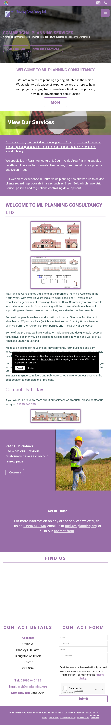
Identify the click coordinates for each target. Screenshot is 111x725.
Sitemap (95, 718)
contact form (64, 531)
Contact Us (83, 718)
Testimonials (67, 718)
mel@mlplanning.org (81, 526)
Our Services (16, 49)
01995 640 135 (26, 404)
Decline (31, 368)
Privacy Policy (48, 359)
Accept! (20, 368)
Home (44, 718)
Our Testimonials (46, 49)
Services (54, 718)
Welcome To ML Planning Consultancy (55, 70)
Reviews (15, 472)
